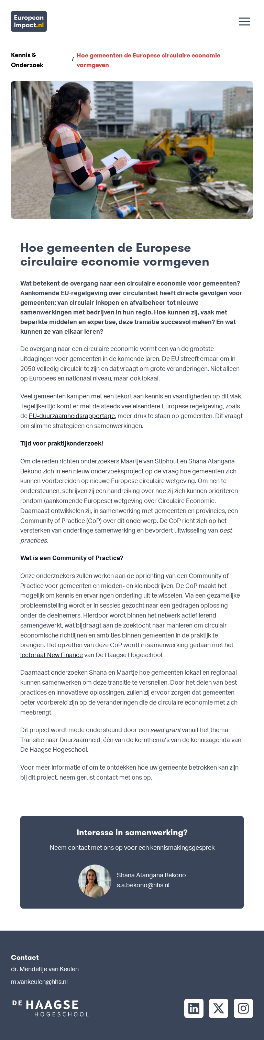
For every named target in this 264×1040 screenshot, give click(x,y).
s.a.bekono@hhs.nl (143, 885)
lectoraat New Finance (51, 655)
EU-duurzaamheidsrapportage (72, 416)
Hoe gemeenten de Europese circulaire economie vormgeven (148, 60)
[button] (244, 21)
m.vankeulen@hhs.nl (39, 983)
